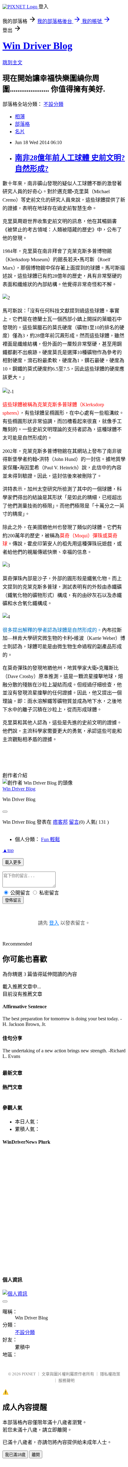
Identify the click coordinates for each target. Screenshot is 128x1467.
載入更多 (13, 862)
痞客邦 (60, 822)
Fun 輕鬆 (50, 839)
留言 (74, 822)
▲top (8, 850)
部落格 (22, 124)
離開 (36, 1454)
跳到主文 (12, 62)
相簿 (20, 116)
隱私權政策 (110, 1374)
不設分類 (53, 104)
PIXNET (29, 1374)
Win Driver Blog (37, 45)
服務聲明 (66, 1380)
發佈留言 (13, 900)
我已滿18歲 (15, 1454)
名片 (20, 131)
